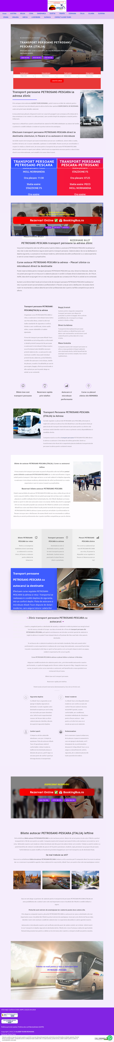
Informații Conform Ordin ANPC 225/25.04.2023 (18, 1010)
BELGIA (22, 13)
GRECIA (25, 17)
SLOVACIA (47, 17)
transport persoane (67, 437)
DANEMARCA (41, 13)
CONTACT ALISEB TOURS (63, 17)
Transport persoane (26, 573)
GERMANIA (72, 13)
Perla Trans (12, 1034)
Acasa (4, 13)
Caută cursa (57, 81)
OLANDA (91, 13)
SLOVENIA (101, 13)
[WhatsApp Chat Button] (109, 1037)
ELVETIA (52, 13)
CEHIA (31, 13)
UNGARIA (15, 17)
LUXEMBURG (36, 17)
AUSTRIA (13, 13)
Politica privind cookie (9, 1027)
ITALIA (82, 13)
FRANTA (62, 13)
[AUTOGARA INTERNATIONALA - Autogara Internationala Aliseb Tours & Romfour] (57, 6)
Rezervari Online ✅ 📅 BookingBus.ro (57, 220)
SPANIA (5, 17)
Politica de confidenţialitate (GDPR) (31, 1027)
